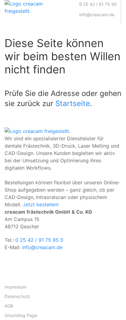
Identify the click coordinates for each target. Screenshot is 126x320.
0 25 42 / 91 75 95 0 (39, 240)
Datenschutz (17, 296)
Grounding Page (21, 315)
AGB (9, 305)
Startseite (72, 103)
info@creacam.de (42, 247)
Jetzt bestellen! (40, 204)
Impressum (16, 286)
